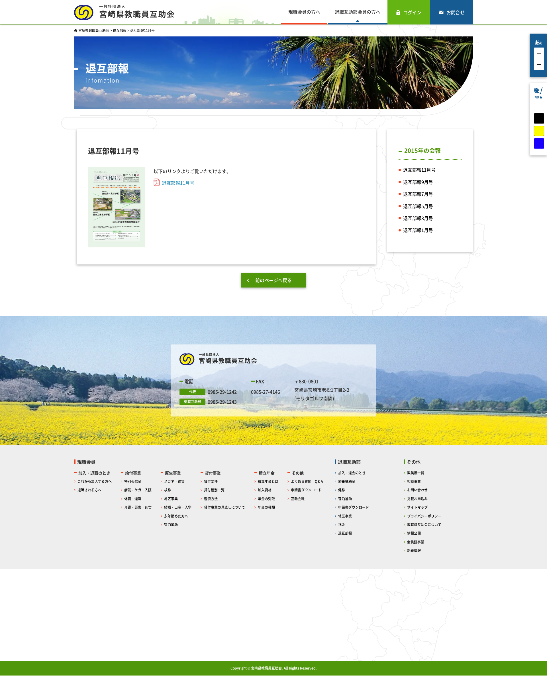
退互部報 (345, 533)
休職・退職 (132, 498)
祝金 (341, 524)
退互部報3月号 (418, 218)
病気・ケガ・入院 (138, 489)
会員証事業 (415, 541)
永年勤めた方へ (176, 516)
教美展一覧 (415, 472)
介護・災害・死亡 (138, 507)
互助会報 (298, 498)
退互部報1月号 (418, 230)
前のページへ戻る (273, 280)
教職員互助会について (424, 524)
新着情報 (414, 550)
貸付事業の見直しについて (224, 507)
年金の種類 (266, 507)
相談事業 (414, 481)
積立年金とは (268, 481)
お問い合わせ (417, 489)
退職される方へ (89, 489)
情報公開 (414, 533)
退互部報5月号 (418, 206)
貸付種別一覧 (214, 489)
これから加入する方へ (94, 481)
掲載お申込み (417, 498)
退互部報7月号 (418, 193)
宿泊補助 (171, 524)
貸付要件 (211, 481)
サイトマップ (417, 507)
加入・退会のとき (352, 472)
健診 (341, 489)
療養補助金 (346, 481)
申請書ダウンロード (306, 489)
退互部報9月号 (418, 181)
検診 (167, 489)
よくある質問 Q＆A (307, 481)
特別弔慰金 (132, 481)
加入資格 (265, 489)
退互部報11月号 (178, 182)
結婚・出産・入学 (177, 507)
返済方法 (211, 498)
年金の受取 (266, 498)
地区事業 (171, 498)
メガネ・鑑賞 (174, 481)
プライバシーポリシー (424, 516)
